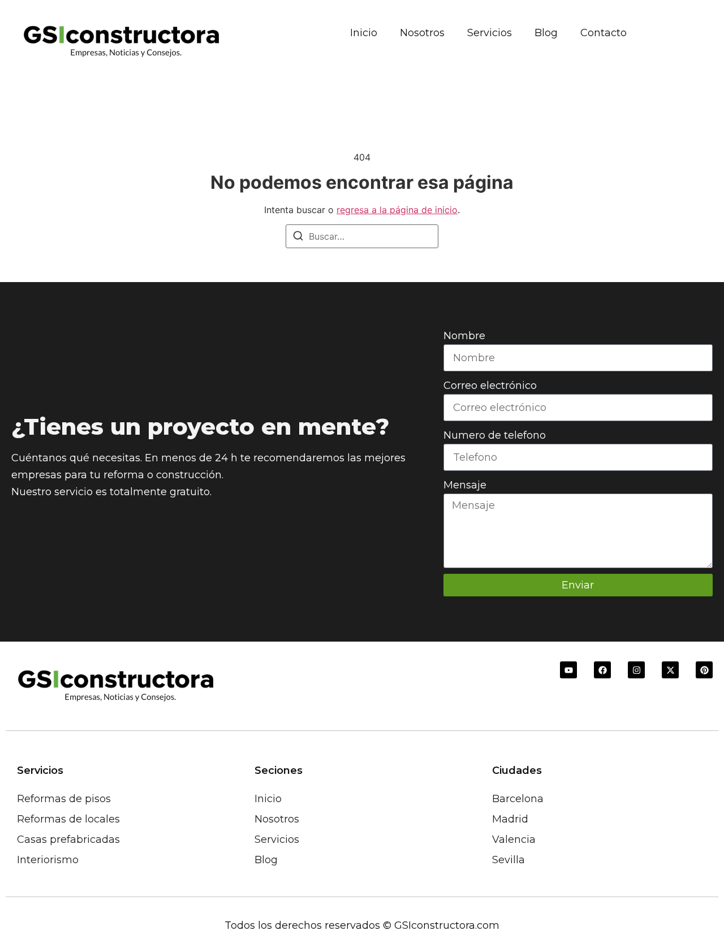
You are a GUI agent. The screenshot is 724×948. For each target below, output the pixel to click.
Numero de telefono (494, 435)
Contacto (603, 33)
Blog (546, 33)
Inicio (363, 33)
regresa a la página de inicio (397, 209)
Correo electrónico (490, 385)
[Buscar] (298, 237)
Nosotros (422, 33)
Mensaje (464, 485)
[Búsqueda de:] (362, 236)
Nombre (464, 336)
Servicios (489, 33)
